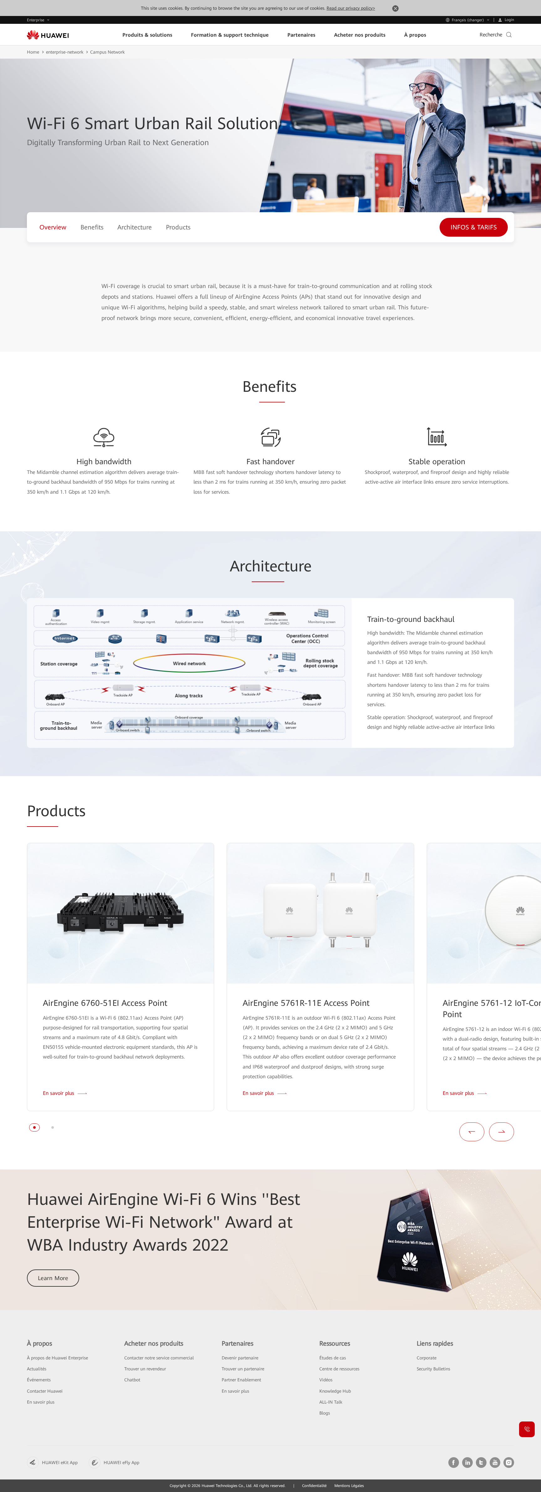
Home (33, 52)
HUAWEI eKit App (60, 1462)
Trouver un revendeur (145, 1368)
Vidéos (325, 1379)
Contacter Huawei (45, 1391)
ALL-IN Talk (330, 1402)
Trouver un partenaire (243, 1368)
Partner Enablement (241, 1379)
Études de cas (332, 1357)
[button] (34, 1127)
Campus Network (107, 52)
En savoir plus (40, 1402)
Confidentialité (314, 1486)
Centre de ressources (339, 1368)
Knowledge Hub (335, 1391)
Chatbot (132, 1379)
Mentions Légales (349, 1486)
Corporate (426, 1357)
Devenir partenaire (240, 1357)
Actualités (36, 1368)
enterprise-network (64, 52)
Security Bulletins (433, 1368)
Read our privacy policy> (351, 8)
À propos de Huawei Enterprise (57, 1357)
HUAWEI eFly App (121, 1462)
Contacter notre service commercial (159, 1357)
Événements (39, 1379)
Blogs (324, 1413)
